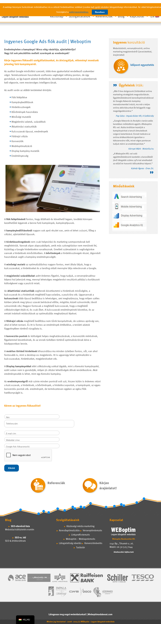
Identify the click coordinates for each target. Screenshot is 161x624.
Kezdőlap (56, 16)
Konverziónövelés (93, 543)
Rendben (100, 12)
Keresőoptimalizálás (69, 531)
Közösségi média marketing (80, 526)
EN (152, 16)
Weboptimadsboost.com (100, 614)
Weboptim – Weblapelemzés (80, 539)
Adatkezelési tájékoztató (124, 552)
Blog (121, 16)
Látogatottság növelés (70, 543)
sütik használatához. (79, 12)
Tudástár (80, 548)
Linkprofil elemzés (80, 535)
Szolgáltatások (79, 16)
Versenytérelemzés (92, 531)
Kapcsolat (137, 16)
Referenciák (104, 16)
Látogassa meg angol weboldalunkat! (67, 614)
